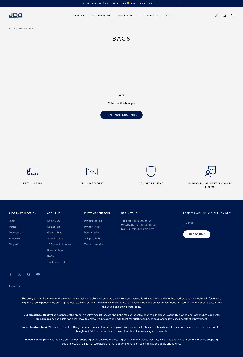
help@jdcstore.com (142, 228)
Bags (32, 28)
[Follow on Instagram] (29, 274)
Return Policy (91, 232)
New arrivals (149, 15)
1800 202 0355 (142, 220)
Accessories (16, 232)
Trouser (13, 226)
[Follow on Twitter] (19, 274)
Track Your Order (57, 261)
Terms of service (93, 244)
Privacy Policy (92, 226)
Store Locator (55, 238)
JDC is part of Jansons (60, 244)
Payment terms (93, 220)
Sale (168, 15)
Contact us (53, 226)
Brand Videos (55, 250)
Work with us (54, 232)
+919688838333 (145, 224)
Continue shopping (121, 114)
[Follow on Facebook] (10, 274)
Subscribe (196, 234)
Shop (22, 28)
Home (12, 28)
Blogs (50, 255)
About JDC (53, 220)
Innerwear (125, 15)
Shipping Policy (93, 238)
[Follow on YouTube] (38, 274)
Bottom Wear (101, 15)
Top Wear (77, 15)
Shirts (12, 220)
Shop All (13, 244)
